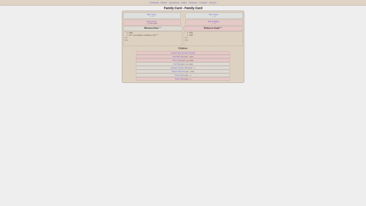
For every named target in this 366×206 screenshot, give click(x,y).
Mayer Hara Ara (178, 71)
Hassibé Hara (178, 57)
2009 (157, 34)
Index (184, 2)
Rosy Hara (177, 60)
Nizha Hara (152, 21)
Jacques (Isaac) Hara (179, 68)
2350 (160, 27)
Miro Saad (213, 14)
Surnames (174, 2)
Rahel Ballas (213, 21)
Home (164, 2)
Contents (154, 2)
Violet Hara (179, 79)
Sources (193, 2)
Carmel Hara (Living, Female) (183, 53)
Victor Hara (179, 75)
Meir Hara (151, 14)
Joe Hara (177, 64)
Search (212, 2)
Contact (203, 2)
